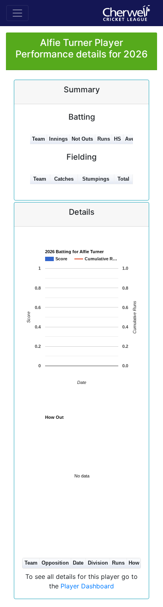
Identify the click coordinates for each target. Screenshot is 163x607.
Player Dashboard (87, 586)
